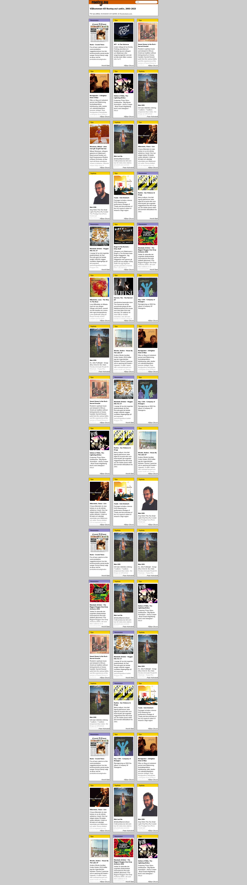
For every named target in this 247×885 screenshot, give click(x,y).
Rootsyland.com (126, 14)
